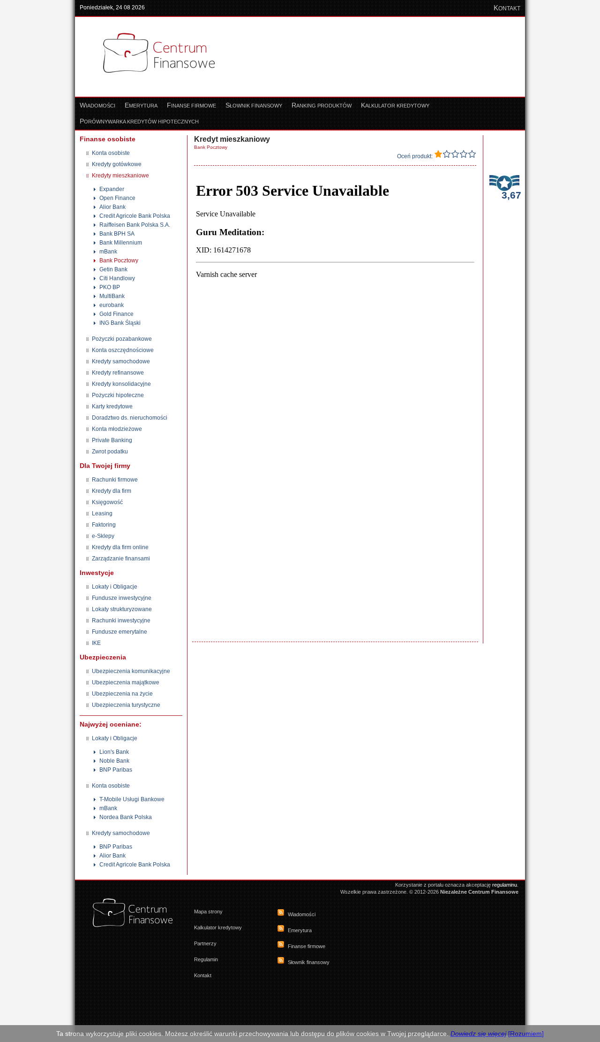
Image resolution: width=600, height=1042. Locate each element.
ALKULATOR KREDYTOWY (395, 105)
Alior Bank (112, 207)
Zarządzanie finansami (121, 558)
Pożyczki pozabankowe (122, 339)
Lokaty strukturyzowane (122, 609)
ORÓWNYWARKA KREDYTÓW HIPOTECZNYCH (139, 121)
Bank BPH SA (117, 233)
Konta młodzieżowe (117, 429)
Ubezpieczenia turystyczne (126, 705)
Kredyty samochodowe (121, 361)
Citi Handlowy (117, 278)
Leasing (102, 513)
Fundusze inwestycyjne (121, 598)
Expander (111, 189)
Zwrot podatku (110, 451)
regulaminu (504, 885)
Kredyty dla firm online (120, 547)
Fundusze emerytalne (119, 631)
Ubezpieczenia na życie (122, 693)
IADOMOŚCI (97, 105)
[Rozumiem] (526, 1033)
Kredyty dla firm (111, 491)
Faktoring (104, 524)
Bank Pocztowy (118, 260)
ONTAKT (507, 8)
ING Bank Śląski (120, 323)
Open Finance (117, 198)
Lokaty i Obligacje (114, 586)
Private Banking (112, 440)
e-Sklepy (103, 536)
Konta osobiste (111, 153)
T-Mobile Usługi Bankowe (132, 799)
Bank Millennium (120, 242)
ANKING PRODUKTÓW (322, 105)
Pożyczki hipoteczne (118, 395)
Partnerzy (205, 943)
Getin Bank (113, 269)
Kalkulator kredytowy (218, 927)
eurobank (111, 305)
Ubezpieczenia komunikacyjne (131, 671)
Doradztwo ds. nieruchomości (129, 417)
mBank (108, 251)
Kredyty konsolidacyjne (121, 384)
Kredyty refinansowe (118, 372)
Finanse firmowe (306, 946)
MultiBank (112, 296)
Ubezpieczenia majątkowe (125, 682)
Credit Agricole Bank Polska (134, 216)
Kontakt (202, 975)
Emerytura (300, 930)
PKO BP (109, 287)
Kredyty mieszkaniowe (120, 175)
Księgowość (107, 502)
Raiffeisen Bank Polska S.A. (134, 225)
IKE (96, 643)
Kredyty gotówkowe (117, 164)
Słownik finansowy (309, 962)
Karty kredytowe (112, 406)
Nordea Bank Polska (125, 817)
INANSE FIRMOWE (191, 105)
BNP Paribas (115, 769)
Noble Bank (114, 761)
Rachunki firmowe (115, 479)
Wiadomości (301, 914)
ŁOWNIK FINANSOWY (253, 105)
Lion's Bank (114, 752)
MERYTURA (141, 105)
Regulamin (206, 959)
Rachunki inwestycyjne (121, 620)
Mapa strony (208, 911)
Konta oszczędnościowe (123, 350)
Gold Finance (116, 314)
